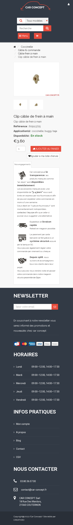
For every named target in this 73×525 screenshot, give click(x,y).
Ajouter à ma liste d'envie (44, 156)
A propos (21, 432)
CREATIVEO (19, 520)
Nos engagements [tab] (22, 164)
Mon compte (23, 424)
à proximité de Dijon (31, 277)
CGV (18, 457)
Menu (24, 35)
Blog (18, 440)
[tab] (20, 105)
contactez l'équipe (25, 212)
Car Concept (36, 516)
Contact (20, 448)
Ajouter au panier (47, 148)
